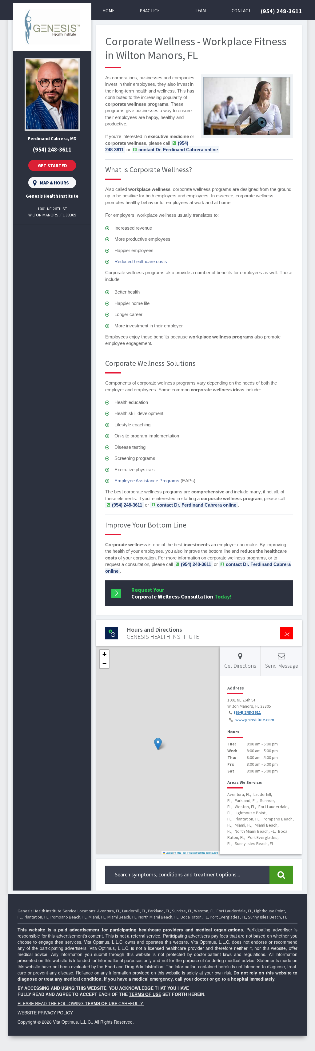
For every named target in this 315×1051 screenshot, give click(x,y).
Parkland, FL (159, 911)
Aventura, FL (108, 911)
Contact (241, 11)
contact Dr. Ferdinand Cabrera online (178, 149)
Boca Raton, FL (194, 917)
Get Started (52, 165)
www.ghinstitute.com (254, 720)
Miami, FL (97, 917)
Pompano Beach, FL (68, 917)
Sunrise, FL (182, 911)
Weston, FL (204, 911)
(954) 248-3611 (281, 11)
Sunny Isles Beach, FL (267, 917)
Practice (150, 11)
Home (108, 11)
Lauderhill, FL (134, 911)
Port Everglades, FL (228, 917)
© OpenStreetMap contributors (202, 852)
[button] (158, 744)
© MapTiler (180, 852)
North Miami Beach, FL (158, 917)
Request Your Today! (181, 593)
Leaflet (169, 852)
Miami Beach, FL (121, 917)
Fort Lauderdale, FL (234, 911)
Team (200, 11)
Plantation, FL (36, 917)
